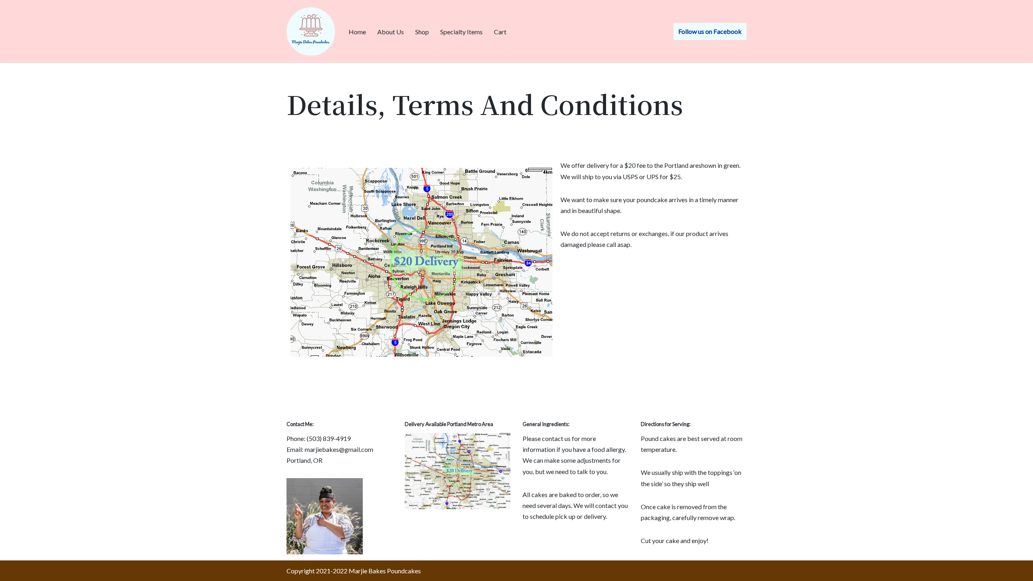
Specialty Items (461, 32)
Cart (500, 32)
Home (357, 32)
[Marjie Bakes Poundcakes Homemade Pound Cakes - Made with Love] (310, 31)
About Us (390, 32)
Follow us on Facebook (710, 31)
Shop (422, 32)
